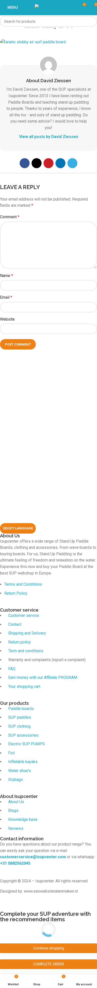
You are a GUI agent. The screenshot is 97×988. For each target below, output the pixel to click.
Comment (9, 216)
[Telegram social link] (72, 163)
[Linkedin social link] (60, 163)
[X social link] (37, 163)
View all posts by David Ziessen (48, 136)
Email (6, 297)
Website (7, 319)
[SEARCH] (92, 21)
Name (6, 275)
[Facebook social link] (25, 163)
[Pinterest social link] (48, 163)
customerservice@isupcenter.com (33, 856)
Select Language (18, 528)
